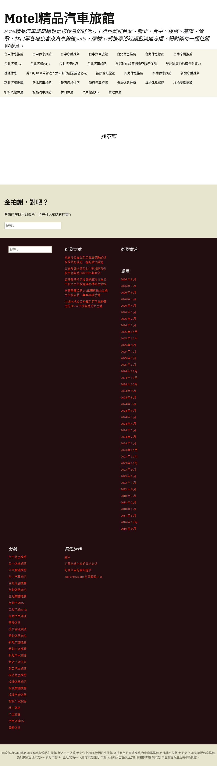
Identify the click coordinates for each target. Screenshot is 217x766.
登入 (68, 557)
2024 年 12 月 (129, 371)
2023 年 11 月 (129, 456)
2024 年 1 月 (128, 443)
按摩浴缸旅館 (105, 73)
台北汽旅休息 (68, 64)
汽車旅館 (14, 714)
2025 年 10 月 (129, 338)
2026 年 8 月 (128, 279)
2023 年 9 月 (128, 469)
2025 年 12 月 (129, 332)
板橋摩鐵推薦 (182, 83)
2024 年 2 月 (128, 437)
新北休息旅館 (161, 73)
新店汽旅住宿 (70, 83)
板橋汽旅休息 (13, 92)
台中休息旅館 (41, 54)
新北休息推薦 (133, 73)
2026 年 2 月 (128, 319)
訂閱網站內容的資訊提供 (81, 563)
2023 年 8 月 (128, 476)
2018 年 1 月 (128, 509)
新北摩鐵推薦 (190, 73)
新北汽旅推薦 (13, 83)
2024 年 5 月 (128, 417)
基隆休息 (10, 73)
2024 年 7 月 (128, 404)
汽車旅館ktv (90, 92)
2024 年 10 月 (129, 384)
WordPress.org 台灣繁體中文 (83, 577)
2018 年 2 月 (128, 502)
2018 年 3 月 (128, 496)
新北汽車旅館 (41, 83)
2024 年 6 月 (128, 410)
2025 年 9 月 (128, 345)
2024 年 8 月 (128, 397)
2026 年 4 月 (128, 305)
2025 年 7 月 (128, 351)
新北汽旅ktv (53, 757)
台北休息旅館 (154, 54)
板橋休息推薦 (126, 83)
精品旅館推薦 (29, 753)
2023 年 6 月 (128, 489)
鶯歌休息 (114, 92)
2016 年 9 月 (128, 528)
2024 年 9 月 (128, 391)
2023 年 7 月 (128, 483)
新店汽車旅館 (98, 83)
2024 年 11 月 (129, 378)
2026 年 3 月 (128, 312)
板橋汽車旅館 (41, 92)
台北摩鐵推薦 (182, 54)
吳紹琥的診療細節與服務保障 (136, 64)
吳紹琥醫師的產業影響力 (183, 64)
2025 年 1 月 (128, 364)
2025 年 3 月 (128, 358)
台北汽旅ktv (12, 64)
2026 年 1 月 (128, 325)
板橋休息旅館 (154, 83)
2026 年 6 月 (128, 292)
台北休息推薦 (126, 54)
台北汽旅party (40, 64)
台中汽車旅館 (98, 54)
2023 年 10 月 (129, 463)
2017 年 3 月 (128, 515)
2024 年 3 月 (128, 430)
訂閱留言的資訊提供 (78, 570)
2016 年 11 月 (129, 522)
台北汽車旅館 (96, 64)
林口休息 (67, 92)
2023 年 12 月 (129, 450)
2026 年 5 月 (128, 299)
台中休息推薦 (13, 54)
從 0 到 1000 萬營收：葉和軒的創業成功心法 (56, 73)
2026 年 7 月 (128, 286)
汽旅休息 (106, 757)
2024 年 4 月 (128, 424)
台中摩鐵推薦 (70, 54)
